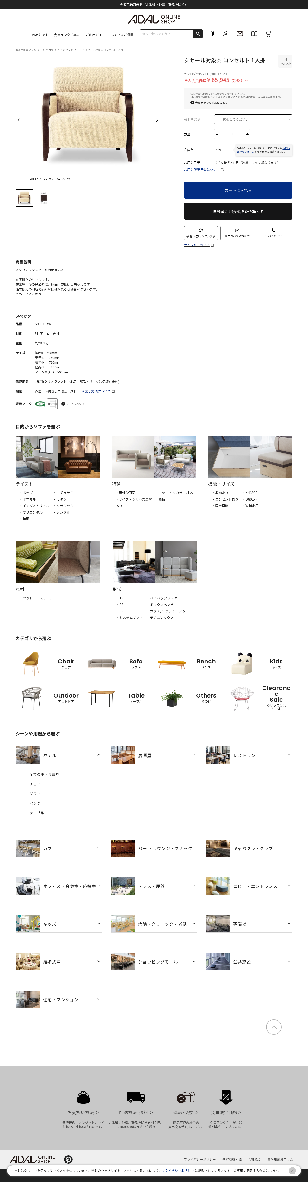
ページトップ (274, 1027)
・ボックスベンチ (160, 604)
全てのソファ (66, 49)
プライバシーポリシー (200, 1159)
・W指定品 (250, 505)
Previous (19, 120)
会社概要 (254, 1159)
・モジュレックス (160, 617)
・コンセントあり (225, 499)
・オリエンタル (31, 512)
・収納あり (220, 492)
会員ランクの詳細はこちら (211, 102)
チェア (35, 783)
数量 (187, 134)
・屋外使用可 (125, 492)
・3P (120, 611)
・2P (120, 604)
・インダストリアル (34, 505)
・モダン (60, 499)
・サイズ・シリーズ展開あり (134, 502)
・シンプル (61, 512)
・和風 (24, 518)
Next (157, 120)
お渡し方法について (96, 391)
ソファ (35, 793)
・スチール (44, 598)
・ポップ (25, 492)
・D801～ (249, 499)
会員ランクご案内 (67, 34)
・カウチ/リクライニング (166, 611)
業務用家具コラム (280, 1159)
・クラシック (63, 505)
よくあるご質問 (122, 34)
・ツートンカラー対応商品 (175, 495)
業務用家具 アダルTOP (29, 49)
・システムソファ (129, 617)
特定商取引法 (232, 1159)
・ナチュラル (63, 492)
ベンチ (35, 803)
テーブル (37, 812)
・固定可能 (220, 505)
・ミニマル (27, 499)
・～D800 (249, 492)
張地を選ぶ (192, 119)
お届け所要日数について (201, 169)
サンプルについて (197, 245)
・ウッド (25, 598)
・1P (120, 598)
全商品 (50, 49)
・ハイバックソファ (162, 598)
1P (79, 49)
